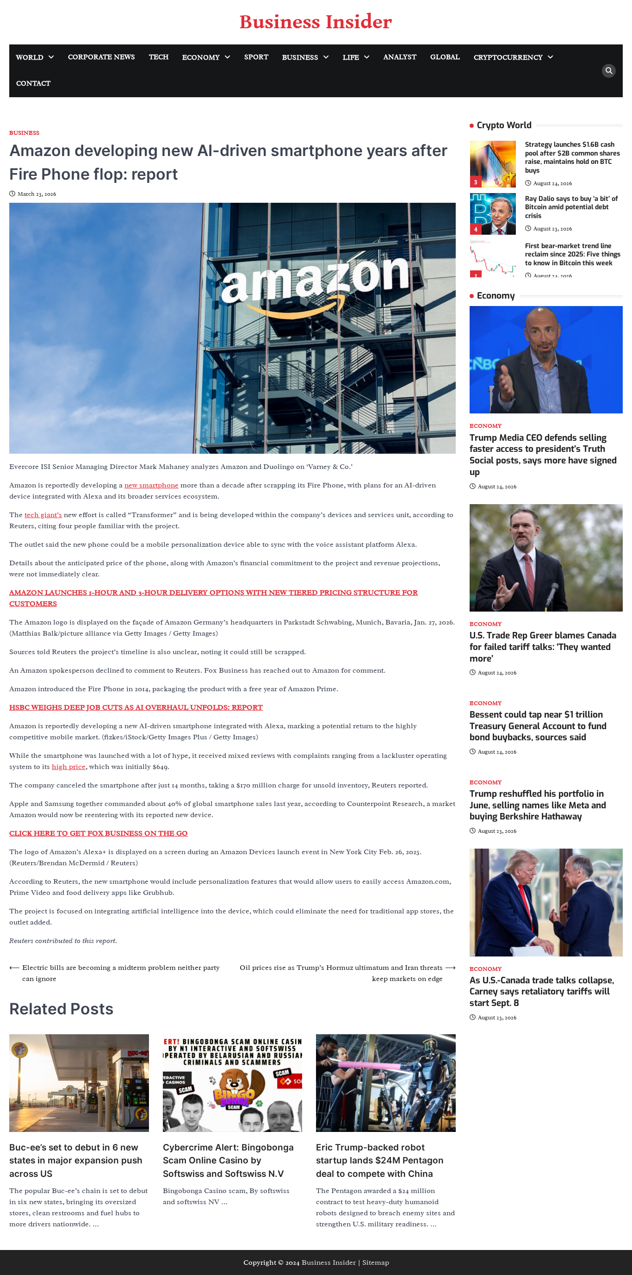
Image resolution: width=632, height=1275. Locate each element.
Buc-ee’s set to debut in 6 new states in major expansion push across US (76, 1160)
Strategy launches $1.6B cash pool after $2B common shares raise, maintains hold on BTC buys (572, 157)
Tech (158, 57)
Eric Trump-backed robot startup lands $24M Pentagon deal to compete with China (380, 1160)
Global (445, 57)
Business (300, 57)
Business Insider (316, 22)
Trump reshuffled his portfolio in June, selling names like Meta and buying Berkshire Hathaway (538, 805)
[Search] (609, 71)
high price (69, 766)
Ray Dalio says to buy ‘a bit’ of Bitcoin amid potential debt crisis (571, 207)
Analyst (400, 57)
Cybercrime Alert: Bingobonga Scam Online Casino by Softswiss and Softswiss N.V (228, 1160)
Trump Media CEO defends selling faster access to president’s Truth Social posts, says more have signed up (543, 455)
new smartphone (151, 485)
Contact (33, 83)
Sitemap (375, 1262)
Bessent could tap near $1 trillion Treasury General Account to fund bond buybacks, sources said (538, 726)
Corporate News (101, 57)
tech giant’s (43, 514)
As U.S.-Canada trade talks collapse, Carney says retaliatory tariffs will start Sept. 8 (542, 992)
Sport (256, 57)
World (29, 57)
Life (351, 57)
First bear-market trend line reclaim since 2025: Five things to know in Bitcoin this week (572, 255)
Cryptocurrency (508, 57)
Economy (201, 57)
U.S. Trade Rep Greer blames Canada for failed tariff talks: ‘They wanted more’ (543, 647)
